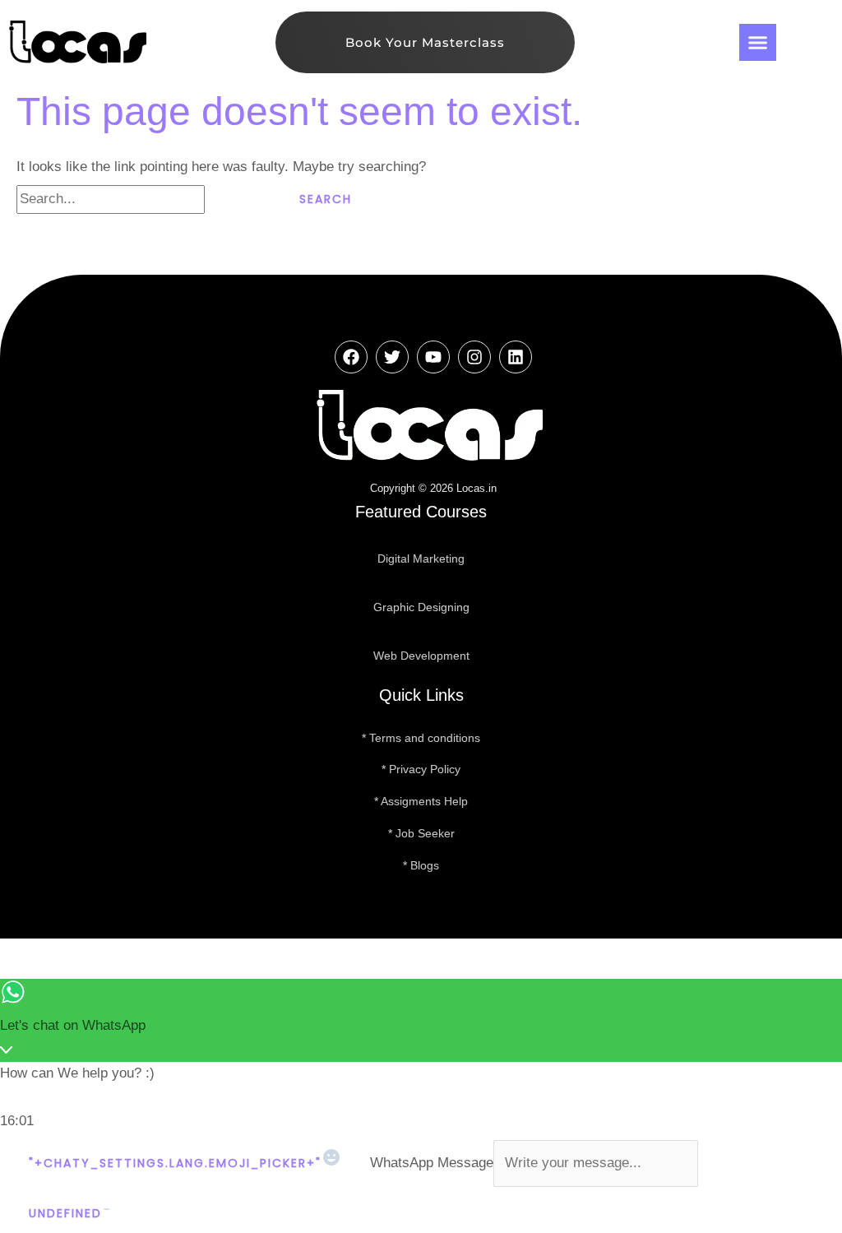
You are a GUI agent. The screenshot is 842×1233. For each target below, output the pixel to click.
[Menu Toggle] (757, 42)
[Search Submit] (237, 199)
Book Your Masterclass (425, 42)
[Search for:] (143, 198)
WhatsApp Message (431, 1162)
